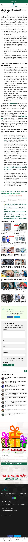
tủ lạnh (8, 140)
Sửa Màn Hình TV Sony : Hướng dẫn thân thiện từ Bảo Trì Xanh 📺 (15, 386)
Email (4, 346)
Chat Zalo (17, 316)
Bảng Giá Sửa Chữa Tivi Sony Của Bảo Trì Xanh (15, 390)
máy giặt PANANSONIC (16, 167)
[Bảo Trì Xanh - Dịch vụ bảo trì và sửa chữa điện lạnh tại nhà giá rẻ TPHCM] (14, 5)
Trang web (5, 352)
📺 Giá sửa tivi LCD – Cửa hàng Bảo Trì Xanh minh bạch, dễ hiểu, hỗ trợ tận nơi (16, 402)
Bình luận (5, 329)
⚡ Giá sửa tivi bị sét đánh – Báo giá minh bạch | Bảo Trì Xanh (15, 414)
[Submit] (25, 371)
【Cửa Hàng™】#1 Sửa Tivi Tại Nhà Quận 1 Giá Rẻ (15, 378)
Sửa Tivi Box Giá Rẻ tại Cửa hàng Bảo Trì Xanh (15, 398)
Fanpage (10, 316)
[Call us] (15, 498)
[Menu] (2, 4)
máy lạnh (21, 138)
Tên (4, 340)
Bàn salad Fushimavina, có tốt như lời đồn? (15, 218)
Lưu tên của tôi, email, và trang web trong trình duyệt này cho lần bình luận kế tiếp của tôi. (13, 360)
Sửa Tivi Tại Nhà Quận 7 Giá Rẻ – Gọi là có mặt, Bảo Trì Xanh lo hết (15, 382)
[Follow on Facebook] (13, 498)
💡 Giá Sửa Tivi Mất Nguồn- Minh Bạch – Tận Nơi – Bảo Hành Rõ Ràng (16, 394)
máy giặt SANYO (16, 166)
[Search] (26, 5)
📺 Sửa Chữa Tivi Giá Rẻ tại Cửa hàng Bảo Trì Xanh (15, 410)
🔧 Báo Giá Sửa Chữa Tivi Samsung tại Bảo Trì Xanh (15, 406)
